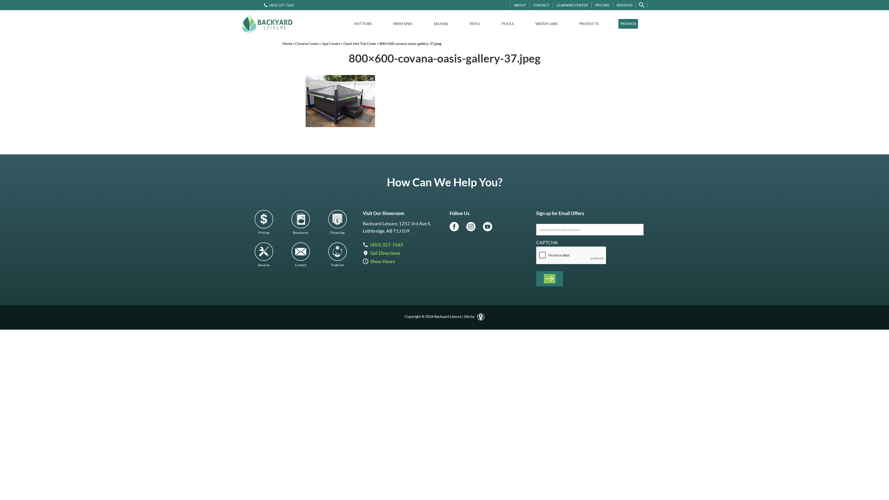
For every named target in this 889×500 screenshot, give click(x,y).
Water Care (546, 23)
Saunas (441, 23)
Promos (628, 23)
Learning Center (572, 5)
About (520, 5)
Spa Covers (331, 43)
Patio (475, 23)
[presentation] (571, 256)
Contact (541, 5)
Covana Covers (307, 43)
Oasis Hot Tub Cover (359, 43)
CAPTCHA (547, 242)
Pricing (602, 5)
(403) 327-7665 (281, 5)
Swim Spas (402, 23)
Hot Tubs (363, 23)
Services (624, 5)
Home (287, 43)
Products (589, 23)
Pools (508, 23)
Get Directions (385, 253)
